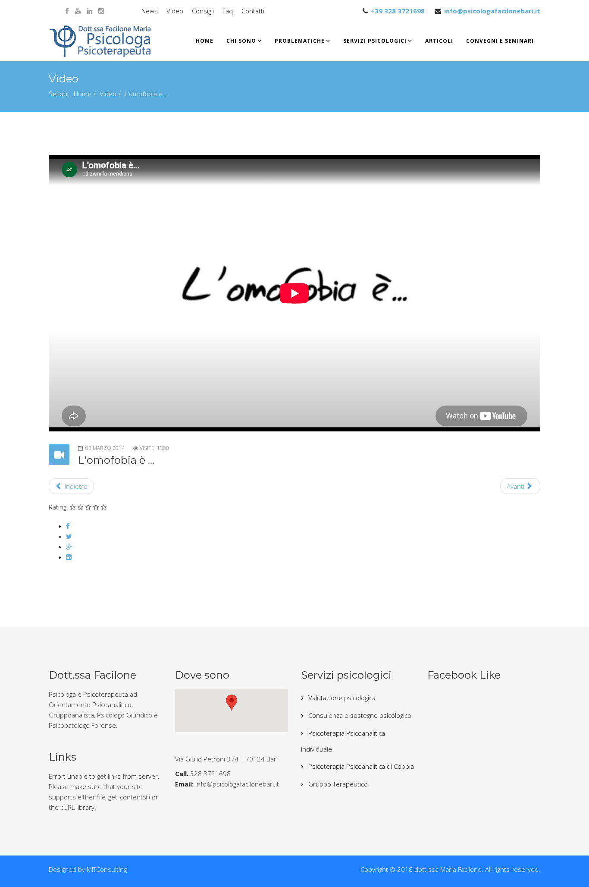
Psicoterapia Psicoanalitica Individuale (343, 741)
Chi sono (241, 40)
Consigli (203, 11)
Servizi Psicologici (375, 40)
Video (174, 11)
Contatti (252, 11)
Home (204, 40)
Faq (227, 11)
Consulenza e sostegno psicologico (359, 715)
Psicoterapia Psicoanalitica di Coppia (360, 766)
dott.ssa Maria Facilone (448, 869)
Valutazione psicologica (341, 697)
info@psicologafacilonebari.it (492, 10)
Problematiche (300, 40)
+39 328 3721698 (398, 10)
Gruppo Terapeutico (337, 784)
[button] (231, 703)
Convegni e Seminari (500, 40)
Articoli (439, 40)
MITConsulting (107, 869)
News (149, 11)
